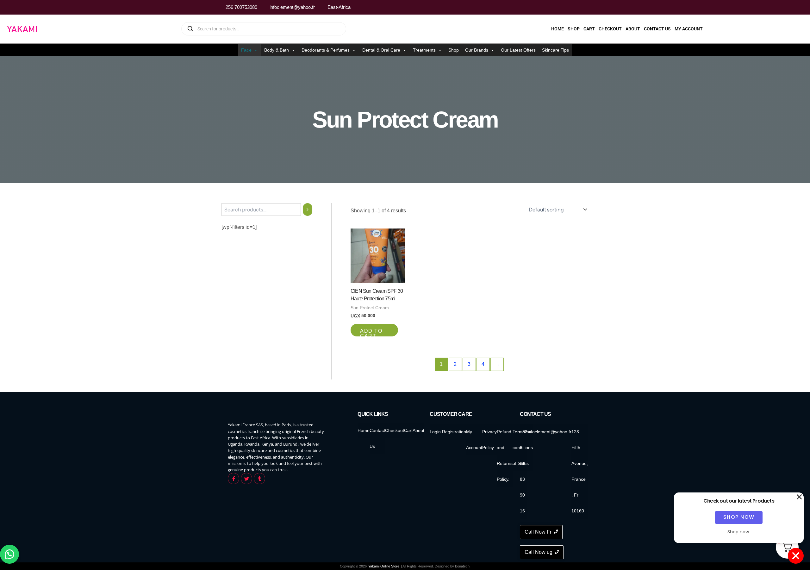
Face (246, 50)
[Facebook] (566, 7)
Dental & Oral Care (381, 50)
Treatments (424, 50)
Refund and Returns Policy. (505, 455)
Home (557, 28)
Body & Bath (276, 50)
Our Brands (476, 50)
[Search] (307, 209)
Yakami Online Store (383, 566)
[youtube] (590, 7)
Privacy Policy (489, 439)
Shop (574, 28)
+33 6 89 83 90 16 (523, 471)
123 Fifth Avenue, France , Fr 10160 (579, 471)
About (633, 28)
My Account (689, 28)
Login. (436, 431)
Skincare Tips (555, 50)
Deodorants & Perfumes (326, 50)
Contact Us (657, 28)
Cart (589, 28)
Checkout (610, 28)
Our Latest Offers (518, 50)
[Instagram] (578, 7)
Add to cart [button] (371, 332)
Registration (454, 431)
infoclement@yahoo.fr (549, 431)
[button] (9, 554)
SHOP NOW (739, 517)
